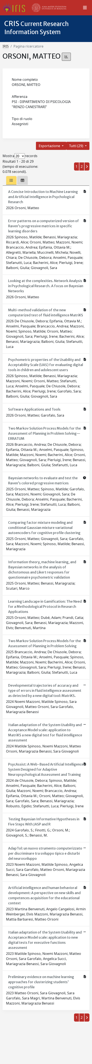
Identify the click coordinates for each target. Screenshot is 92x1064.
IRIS (6, 46)
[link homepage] (15, 8)
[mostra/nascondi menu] (85, 8)
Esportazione (50, 145)
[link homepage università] (49, 8)
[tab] (11, 180)
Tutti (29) (76, 145)
